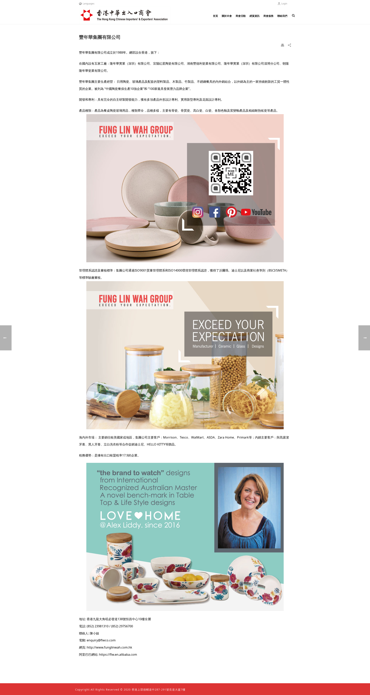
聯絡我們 (282, 16)
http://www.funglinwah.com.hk (109, 647)
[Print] (282, 45)
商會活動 (241, 16)
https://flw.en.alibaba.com (118, 654)
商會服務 (268, 16)
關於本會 (227, 16)
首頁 (215, 16)
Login (284, 3)
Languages (88, 3)
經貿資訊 (255, 16)
